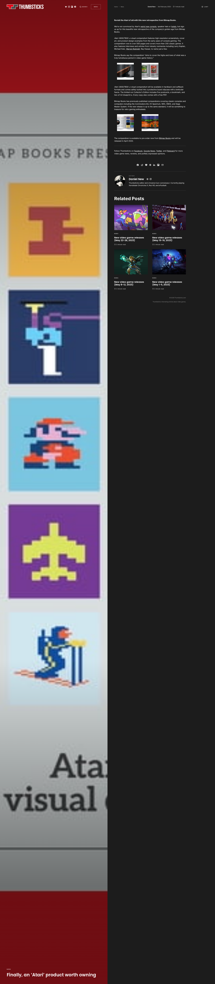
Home (116, 7)
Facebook (138, 151)
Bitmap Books (165, 138)
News (9, 969)
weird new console (148, 26)
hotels (173, 26)
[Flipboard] (72, 7)
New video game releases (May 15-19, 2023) (167, 239)
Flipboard (171, 151)
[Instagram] (69, 7)
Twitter (159, 151)
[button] (83, 7)
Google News (149, 151)
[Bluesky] (66, 7)
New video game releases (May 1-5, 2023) (167, 283)
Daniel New (136, 179)
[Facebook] (75, 7)
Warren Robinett (133, 49)
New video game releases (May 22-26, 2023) (129, 239)
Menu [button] (96, 6)
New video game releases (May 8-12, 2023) (129, 283)
